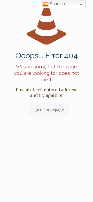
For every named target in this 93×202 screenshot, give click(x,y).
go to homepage (49, 109)
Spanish (57, 4)
